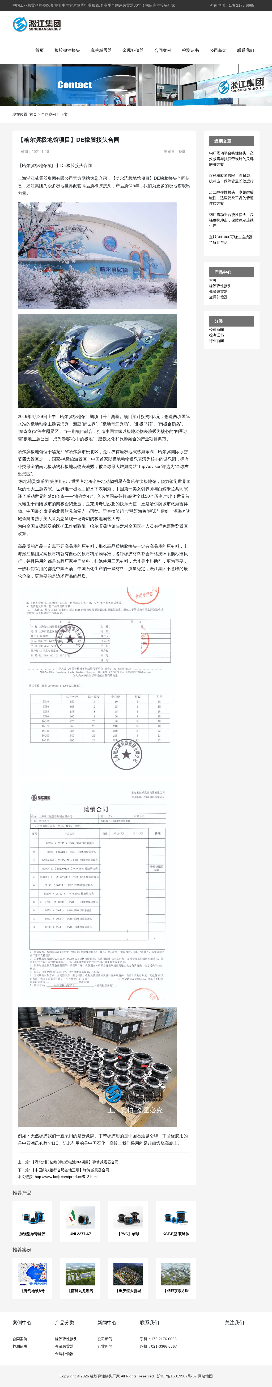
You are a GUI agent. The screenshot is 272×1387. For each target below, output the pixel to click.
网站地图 (205, 1376)
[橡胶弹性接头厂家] (36, 24)
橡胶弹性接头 (67, 50)
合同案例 (162, 50)
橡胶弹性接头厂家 (105, 1376)
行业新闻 (216, 341)
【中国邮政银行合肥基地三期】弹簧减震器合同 (70, 1170)
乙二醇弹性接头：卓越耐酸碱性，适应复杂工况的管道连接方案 (231, 198)
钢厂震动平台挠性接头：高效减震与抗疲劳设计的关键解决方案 (231, 158)
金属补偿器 (133, 50)
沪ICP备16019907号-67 (177, 1376)
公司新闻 (218, 50)
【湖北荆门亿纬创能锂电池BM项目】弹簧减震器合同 (74, 1162)
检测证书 (190, 50)
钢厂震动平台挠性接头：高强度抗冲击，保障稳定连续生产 (231, 220)
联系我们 (245, 50)
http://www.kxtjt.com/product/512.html (66, 1177)
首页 (39, 50)
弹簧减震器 (101, 50)
